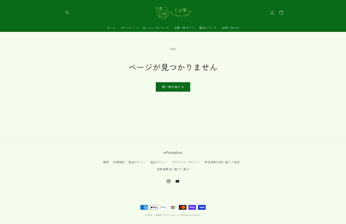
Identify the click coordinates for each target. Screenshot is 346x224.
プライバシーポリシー (186, 162)
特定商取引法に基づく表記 (222, 162)
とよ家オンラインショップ (166, 214)
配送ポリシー (137, 162)
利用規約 (119, 162)
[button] (67, 12)
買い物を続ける (173, 87)
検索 (106, 162)
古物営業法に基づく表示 (173, 169)
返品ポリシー (159, 162)
